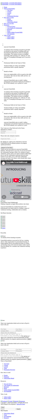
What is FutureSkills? (9, 8)
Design (9, 19)
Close (2, 407)
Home (5, 7)
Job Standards (10, 34)
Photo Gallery (10, 38)
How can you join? (9, 23)
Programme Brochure (12, 16)
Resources (6, 25)
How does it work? (9, 17)
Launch (9, 13)
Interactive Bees (21, 404)
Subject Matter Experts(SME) (15, 32)
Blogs (8, 31)
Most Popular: (4, 410)
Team (8, 14)
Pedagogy (9, 20)
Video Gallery (11, 37)
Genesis (9, 11)
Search (18, 409)
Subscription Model (12, 22)
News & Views (11, 26)
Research (9, 29)
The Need (9, 10)
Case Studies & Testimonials (14, 28)
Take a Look (7, 35)
